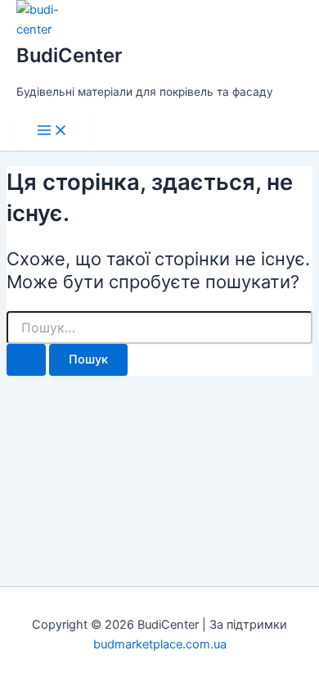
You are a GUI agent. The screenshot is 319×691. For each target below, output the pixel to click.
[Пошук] (26, 360)
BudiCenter (69, 55)
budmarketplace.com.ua (160, 644)
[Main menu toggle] (52, 131)
